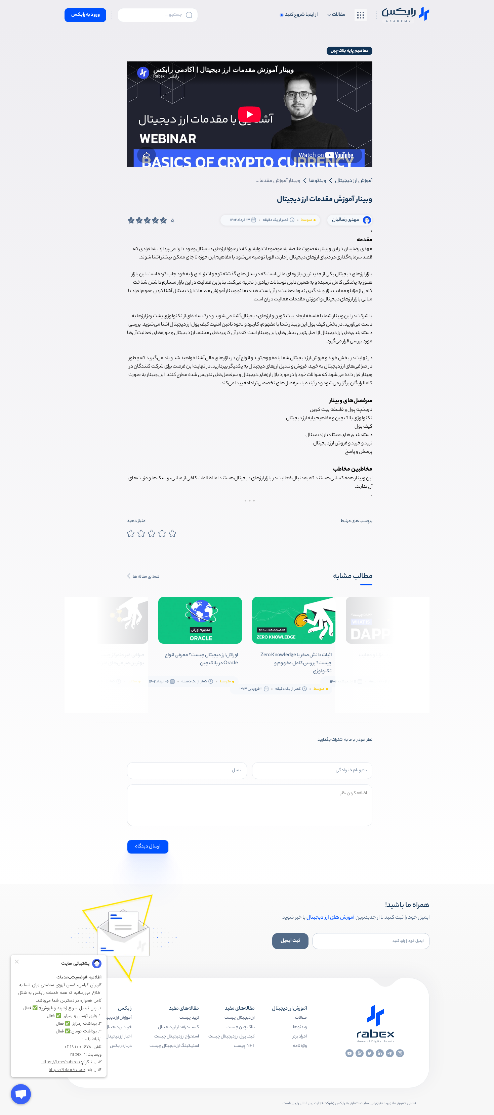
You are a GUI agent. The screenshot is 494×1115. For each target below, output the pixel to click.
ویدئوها (300, 1027)
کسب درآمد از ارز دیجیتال (178, 1027)
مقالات (301, 1017)
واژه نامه (300, 1046)
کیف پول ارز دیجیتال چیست (231, 1036)
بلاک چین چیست (241, 1027)
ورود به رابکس (85, 15)
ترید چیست (189, 1017)
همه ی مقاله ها (146, 576)
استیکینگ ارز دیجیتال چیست (174, 1046)
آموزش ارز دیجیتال (116, 1017)
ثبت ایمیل (290, 941)
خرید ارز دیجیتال (118, 1027)
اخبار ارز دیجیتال (119, 1036)
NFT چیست (244, 1046)
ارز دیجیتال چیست (239, 1017)
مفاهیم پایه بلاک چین (349, 50)
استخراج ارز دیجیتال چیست (176, 1036)
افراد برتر (300, 1036)
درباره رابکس (121, 1046)
